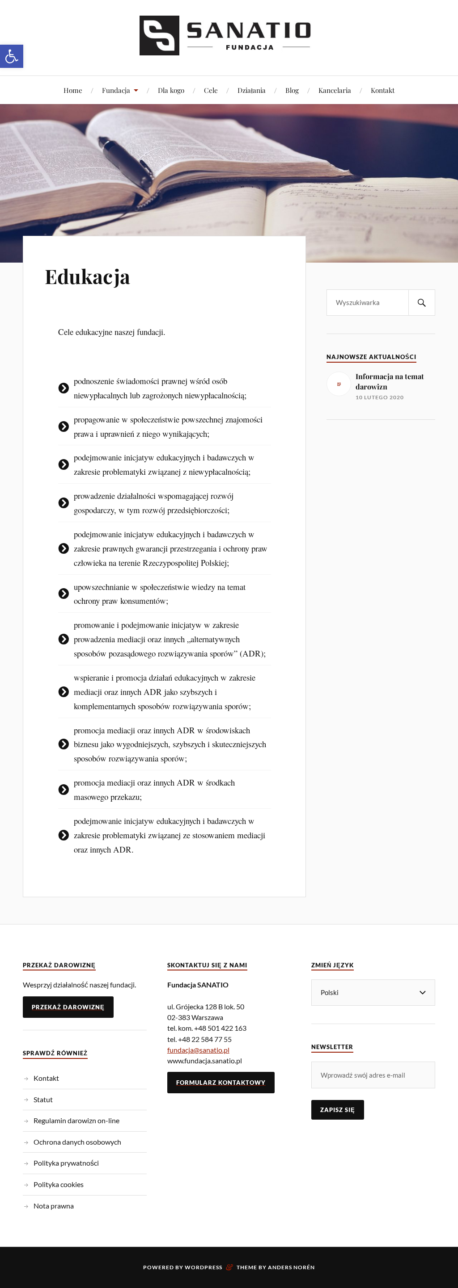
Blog (292, 90)
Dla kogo (171, 90)
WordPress (203, 1267)
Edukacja (87, 276)
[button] (11, 56)
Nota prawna (54, 1205)
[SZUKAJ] (421, 302)
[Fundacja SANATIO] (229, 48)
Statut (43, 1099)
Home (73, 90)
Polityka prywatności (66, 1162)
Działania (251, 90)
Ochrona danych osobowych (77, 1141)
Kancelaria (334, 90)
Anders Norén (291, 1267)
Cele (211, 90)
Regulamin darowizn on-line (76, 1120)
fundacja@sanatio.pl (198, 1049)
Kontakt (382, 90)
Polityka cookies (59, 1184)
